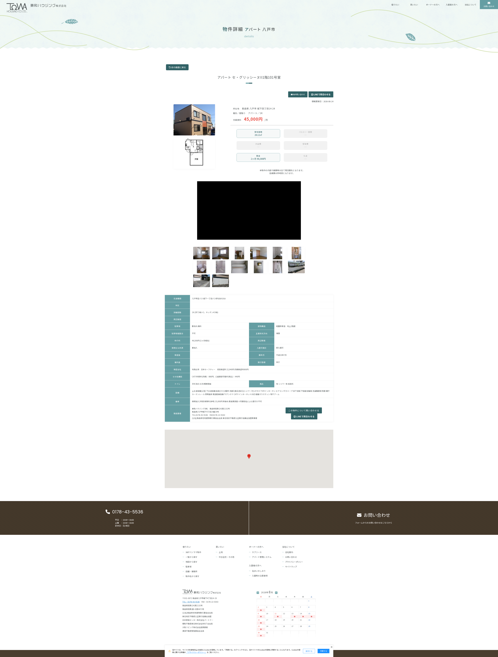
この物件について (303, 410)
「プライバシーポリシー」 (196, 652)
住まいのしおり (259, 570)
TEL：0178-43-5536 (191, 602)
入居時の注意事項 (260, 575)
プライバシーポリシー (294, 561)
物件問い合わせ (299, 94)
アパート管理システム (261, 557)
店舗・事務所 (191, 571)
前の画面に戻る (178, 67)
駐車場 (188, 566)
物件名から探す (192, 576)
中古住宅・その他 (226, 557)
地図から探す (191, 561)
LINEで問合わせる (322, 94)
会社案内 (289, 552)
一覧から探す (191, 557)
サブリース (257, 552)
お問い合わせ (291, 557)
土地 (221, 552)
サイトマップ (291, 566)
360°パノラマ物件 (193, 552)
